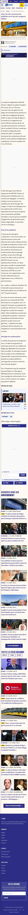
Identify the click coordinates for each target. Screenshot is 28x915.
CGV (20, 909)
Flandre (12, 655)
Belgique (3, 8)
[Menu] (2, 5)
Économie (3, 843)
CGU (23, 909)
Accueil (2, 11)
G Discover (20, 483)
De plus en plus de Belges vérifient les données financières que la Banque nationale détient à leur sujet (13, 516)
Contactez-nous (4, 854)
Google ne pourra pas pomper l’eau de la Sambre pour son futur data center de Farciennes (13, 612)
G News (6, 483)
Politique (8, 8)
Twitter (3, 868)
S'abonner (23, 475)
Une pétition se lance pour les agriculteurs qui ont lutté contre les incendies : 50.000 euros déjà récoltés (14, 563)
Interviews (16, 1)
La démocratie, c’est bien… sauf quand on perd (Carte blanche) (11, 405)
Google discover (23, 46)
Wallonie (19, 655)
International (19, 8)
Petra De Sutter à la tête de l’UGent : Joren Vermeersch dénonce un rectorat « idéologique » (13, 797)
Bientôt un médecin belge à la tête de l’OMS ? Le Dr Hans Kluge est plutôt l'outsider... (14, 747)
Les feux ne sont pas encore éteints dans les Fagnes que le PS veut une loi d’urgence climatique (13, 587)
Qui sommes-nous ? (5, 851)
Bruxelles (4, 655)
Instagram (3, 870)
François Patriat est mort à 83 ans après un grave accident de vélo (13, 539)
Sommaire (7, 50)
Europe (13, 8)
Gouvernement (5, 416)
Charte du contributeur (14, 912)
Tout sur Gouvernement (13, 646)
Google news (13, 46)
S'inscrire (6, 898)
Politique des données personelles (11, 909)
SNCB (11, 416)
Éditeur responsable (5, 856)
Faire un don (4, 1)
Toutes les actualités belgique (13, 806)
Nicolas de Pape (12, 41)
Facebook (3, 865)
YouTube (3, 873)
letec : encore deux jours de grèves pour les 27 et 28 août (13, 724)
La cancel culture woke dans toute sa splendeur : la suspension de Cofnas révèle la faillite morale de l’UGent (13, 772)
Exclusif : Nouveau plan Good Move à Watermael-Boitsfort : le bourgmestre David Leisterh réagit (13, 637)
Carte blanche (22, 1)
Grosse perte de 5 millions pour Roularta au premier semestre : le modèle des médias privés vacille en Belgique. (13, 700)
